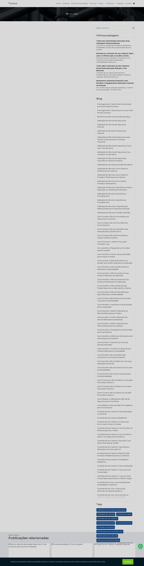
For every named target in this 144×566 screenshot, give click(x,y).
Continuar (127, 562)
